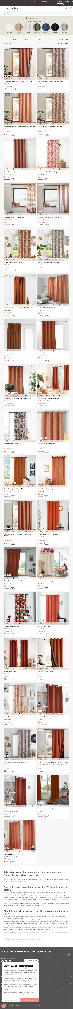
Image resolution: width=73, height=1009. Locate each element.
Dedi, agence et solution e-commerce (33, 1005)
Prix (5, 40)
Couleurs (15, 40)
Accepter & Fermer (29, 1000)
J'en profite (44, 1)
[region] (36, 28)
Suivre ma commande (62, 1)
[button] (4, 1006)
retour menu (69, 1005)
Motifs (39, 40)
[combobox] (64, 44)
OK (69, 955)
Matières (27, 40)
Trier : (57, 44)
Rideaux (19, 37)
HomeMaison (6, 37)
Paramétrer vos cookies (11, 1000)
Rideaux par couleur (27, 37)
